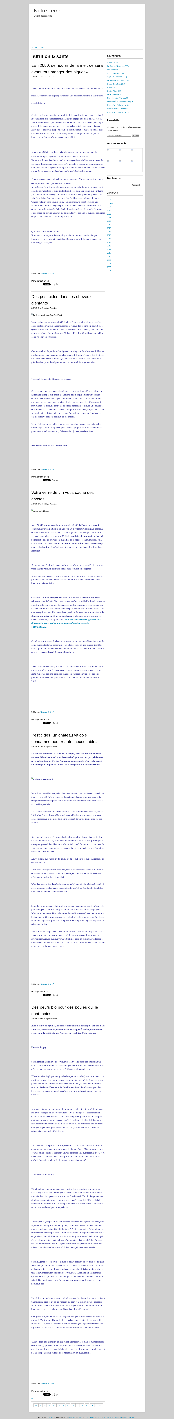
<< (36, 1405)
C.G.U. (99, 1417)
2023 (109, 210)
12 (54, 1405)
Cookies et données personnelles (112, 1417)
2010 (109, 256)
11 (49, 1405)
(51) (114, 91)
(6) (118, 105)
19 (87, 1405)
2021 (109, 217)
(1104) (112, 63)
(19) (120, 102)
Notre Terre (47, 11)
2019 (109, 225)
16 (73, 1405)
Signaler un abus (89, 1417)
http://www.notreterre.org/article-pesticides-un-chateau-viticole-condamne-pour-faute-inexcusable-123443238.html (66, 623)
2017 (109, 232)
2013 (109, 246)
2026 (109, 200)
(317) (112, 70)
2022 (109, 214)
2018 (109, 228)
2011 (109, 253)
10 (44, 1405)
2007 (109, 267)
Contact (42, 47)
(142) (117, 77)
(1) (118, 112)
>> (100, 1405)
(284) (116, 73)
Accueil (34, 47)
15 (68, 1405)
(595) (118, 66)
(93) (118, 80)
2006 (109, 271)
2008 (109, 264)
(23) (117, 98)
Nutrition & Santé (47, 274)
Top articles (72, 1417)
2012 (109, 249)
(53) (116, 84)
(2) (117, 109)
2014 (109, 242)
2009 (109, 260)
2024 (109, 207)
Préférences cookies (129, 1417)
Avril (111, 203)
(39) (113, 94)
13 (59, 1405)
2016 (109, 235)
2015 (109, 239)
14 (63, 1405)
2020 (109, 221)
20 (92, 1405)
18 (82, 1405)
